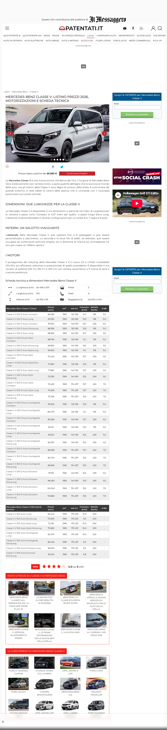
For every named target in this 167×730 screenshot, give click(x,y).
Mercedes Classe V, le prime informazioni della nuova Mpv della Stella (44, 635)
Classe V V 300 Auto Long (18, 514)
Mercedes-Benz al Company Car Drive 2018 (96, 632)
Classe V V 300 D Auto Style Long (22, 390)
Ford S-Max (96, 670)
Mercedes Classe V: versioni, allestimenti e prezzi (18, 633)
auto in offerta (12, 40)
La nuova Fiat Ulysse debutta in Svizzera (44, 600)
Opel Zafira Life (44, 713)
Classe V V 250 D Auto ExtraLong (22, 345)
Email (116, 104)
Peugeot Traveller (96, 693)
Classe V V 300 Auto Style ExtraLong (24, 528)
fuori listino (103, 40)
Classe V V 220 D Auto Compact (22, 314)
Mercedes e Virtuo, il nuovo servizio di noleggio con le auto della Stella (96, 601)
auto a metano (70, 40)
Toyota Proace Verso (18, 714)
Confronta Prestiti (77, 173)
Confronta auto (106, 35)
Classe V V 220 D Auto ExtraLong (22, 328)
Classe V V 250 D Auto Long (19, 333)
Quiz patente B (11, 35)
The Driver (159, 35)
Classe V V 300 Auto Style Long (21, 523)
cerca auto (120, 40)
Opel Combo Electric (70, 714)
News (47, 35)
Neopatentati (126, 35)
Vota (35, 566)
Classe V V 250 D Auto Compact (22, 324)
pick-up (157, 40)
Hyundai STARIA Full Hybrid (44, 672)
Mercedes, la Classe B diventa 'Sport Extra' (70, 600)
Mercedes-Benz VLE (70, 693)
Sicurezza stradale (73, 35)
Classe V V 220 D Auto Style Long (22, 350)
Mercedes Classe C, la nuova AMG (70, 631)
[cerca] (161, 28)
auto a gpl (87, 40)
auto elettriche (33, 40)
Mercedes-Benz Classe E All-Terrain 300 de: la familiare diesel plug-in (18, 603)
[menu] (7, 28)
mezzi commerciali (140, 40)
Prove (55, 35)
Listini (90, 35)
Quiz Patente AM (32, 35)
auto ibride (52, 40)
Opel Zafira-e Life (70, 672)
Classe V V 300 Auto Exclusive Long (23, 548)
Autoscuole (144, 35)
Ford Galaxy (18, 692)
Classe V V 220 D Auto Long (19, 319)
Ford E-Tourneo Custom (18, 672)
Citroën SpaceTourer (44, 693)
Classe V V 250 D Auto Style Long (22, 370)
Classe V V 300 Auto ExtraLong (21, 518)
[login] (153, 28)
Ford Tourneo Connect (96, 714)
